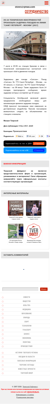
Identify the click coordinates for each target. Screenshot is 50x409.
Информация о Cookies (25, 395)
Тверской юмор (27, 373)
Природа (26, 318)
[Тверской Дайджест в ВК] (25, 153)
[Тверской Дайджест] (3, 3)
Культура (26, 305)
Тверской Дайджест (30, 387)
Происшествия (20, 131)
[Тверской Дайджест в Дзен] (25, 146)
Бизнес (26, 334)
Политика (27, 342)
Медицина (27, 309)
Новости (26, 297)
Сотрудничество (36, 12)
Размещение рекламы (25, 397)
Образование (27, 314)
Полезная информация (26, 361)
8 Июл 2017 (23, 126)
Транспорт (26, 330)
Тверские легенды (26, 365)
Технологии (26, 326)
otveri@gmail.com (25, 6)
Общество (27, 301)
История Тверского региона (27, 353)
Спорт (26, 322)
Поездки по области (27, 357)
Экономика (26, 338)
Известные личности (26, 369)
